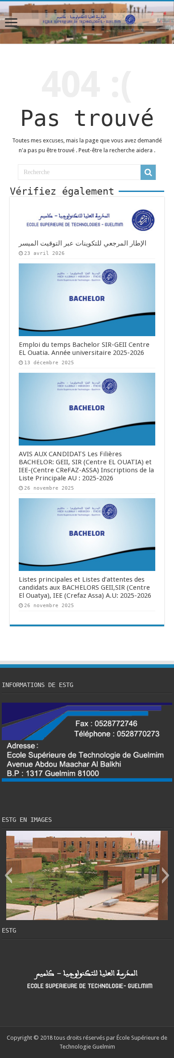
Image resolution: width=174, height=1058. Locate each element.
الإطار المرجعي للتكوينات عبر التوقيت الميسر (82, 243)
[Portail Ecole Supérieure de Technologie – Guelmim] (87, 22)
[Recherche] (148, 172)
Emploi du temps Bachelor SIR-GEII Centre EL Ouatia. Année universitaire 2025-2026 (84, 349)
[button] (8, 875)
